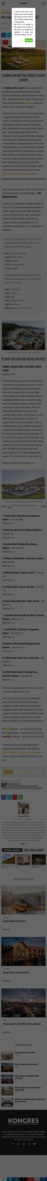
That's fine (29, 40)
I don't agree (21, 41)
